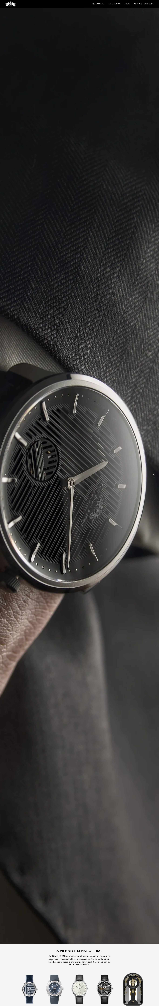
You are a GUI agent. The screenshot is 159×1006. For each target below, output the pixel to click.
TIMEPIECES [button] (97, 4)
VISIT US (138, 4)
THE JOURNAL (114, 4)
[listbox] (149, 4)
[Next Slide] (154, 476)
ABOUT (128, 4)
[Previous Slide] (5, 476)
